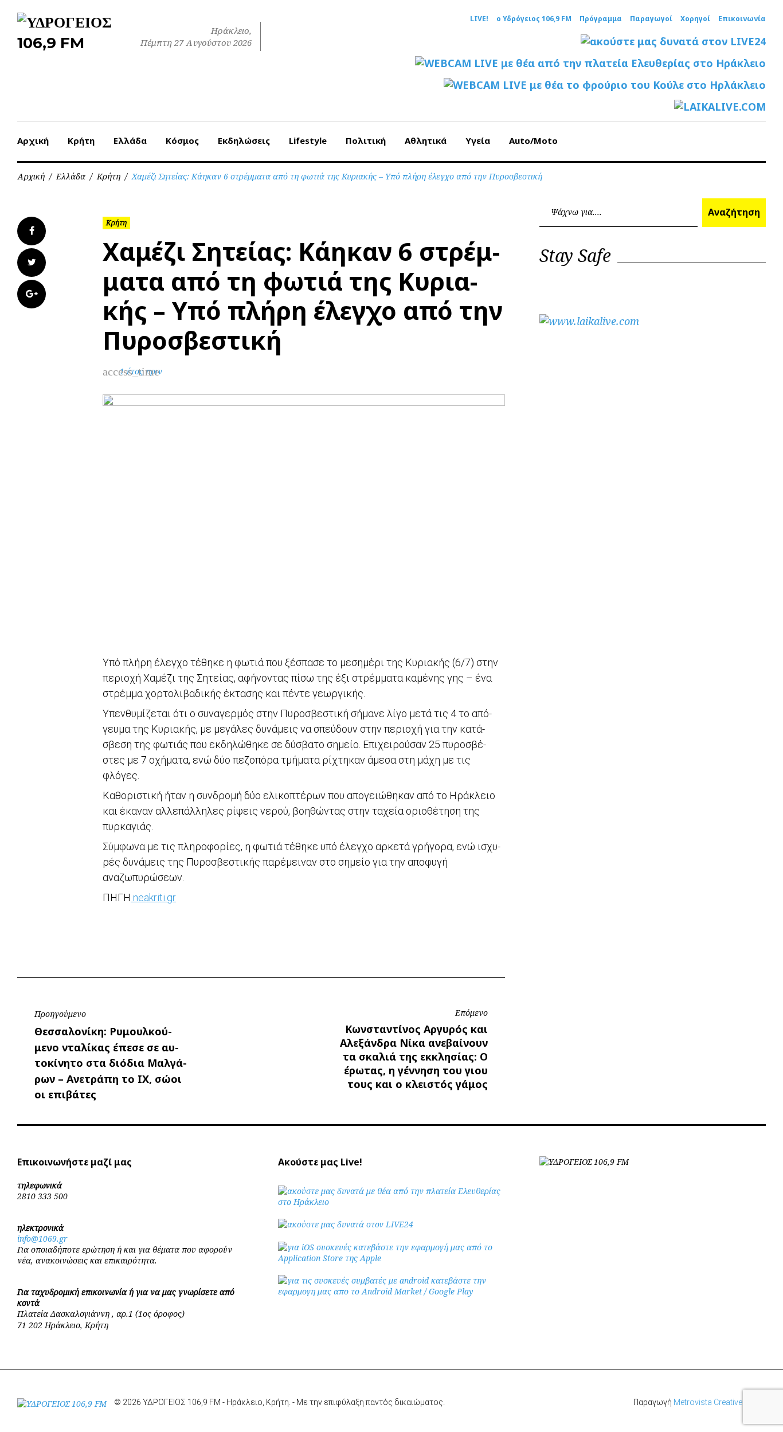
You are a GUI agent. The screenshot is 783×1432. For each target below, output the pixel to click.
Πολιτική (366, 140)
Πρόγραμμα (601, 19)
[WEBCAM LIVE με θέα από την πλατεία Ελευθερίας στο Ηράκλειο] (590, 63)
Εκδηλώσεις (244, 140)
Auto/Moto (533, 140)
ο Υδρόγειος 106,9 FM (533, 19)
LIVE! (479, 19)
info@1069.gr (42, 1238)
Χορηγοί (695, 19)
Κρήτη (81, 140)
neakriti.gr (153, 897)
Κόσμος (182, 140)
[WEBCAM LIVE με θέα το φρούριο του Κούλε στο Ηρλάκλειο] (605, 85)
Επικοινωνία (742, 19)
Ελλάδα (130, 140)
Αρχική (33, 140)
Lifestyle (308, 140)
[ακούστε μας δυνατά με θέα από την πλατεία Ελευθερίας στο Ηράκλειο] (391, 1201)
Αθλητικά (426, 140)
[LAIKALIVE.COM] (720, 107)
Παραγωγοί (651, 19)
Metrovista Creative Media (720, 1402)
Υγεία (477, 140)
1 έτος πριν (141, 371)
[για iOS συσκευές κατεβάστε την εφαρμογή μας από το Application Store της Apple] (391, 1258)
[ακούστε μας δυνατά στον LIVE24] (673, 41)
